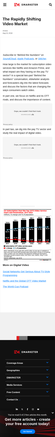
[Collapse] (53, 412)
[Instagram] (33, 409)
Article (5, 31)
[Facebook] (27, 409)
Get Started (27, 431)
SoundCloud (9, 58)
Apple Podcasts (25, 58)
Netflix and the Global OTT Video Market (24, 281)
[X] (22, 409)
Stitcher (42, 58)
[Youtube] (38, 409)
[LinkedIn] (17, 409)
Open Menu (4, 5)
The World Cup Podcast (15, 286)
